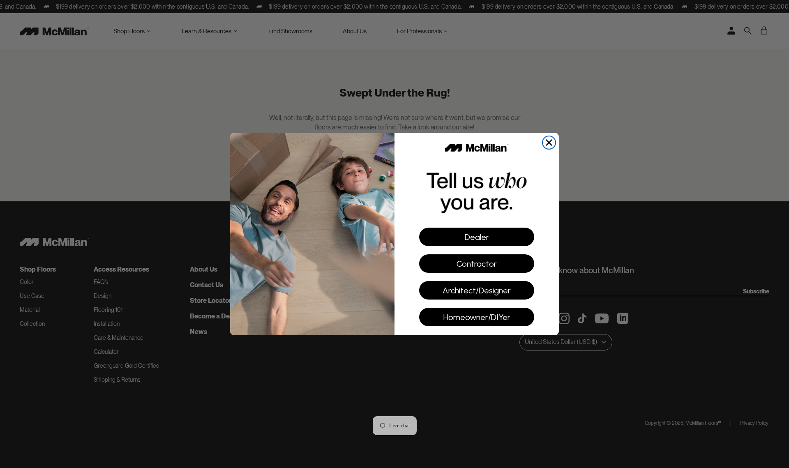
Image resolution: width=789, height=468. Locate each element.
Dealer (477, 237)
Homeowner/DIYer (476, 317)
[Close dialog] (549, 142)
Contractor (477, 264)
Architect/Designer (477, 290)
